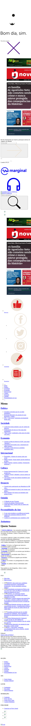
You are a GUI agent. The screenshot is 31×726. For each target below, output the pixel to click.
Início (5, 385)
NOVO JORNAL (7, 530)
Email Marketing (5, 723)
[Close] (14, 54)
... (4, 399)
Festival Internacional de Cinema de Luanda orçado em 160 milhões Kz (15, 618)
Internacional (7, 453)
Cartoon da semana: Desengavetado (14, 503)
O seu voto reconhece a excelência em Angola (16, 513)
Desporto (5, 483)
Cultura (4, 468)
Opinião (4, 498)
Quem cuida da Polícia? (7, 635)
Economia (5, 438)
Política (4, 408)
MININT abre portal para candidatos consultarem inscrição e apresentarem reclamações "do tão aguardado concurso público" (15, 585)
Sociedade (5, 423)
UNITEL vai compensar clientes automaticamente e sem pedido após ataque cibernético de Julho (15, 595)
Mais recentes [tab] (8, 580)
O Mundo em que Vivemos (11, 501)
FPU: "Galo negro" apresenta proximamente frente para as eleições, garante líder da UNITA (16, 629)
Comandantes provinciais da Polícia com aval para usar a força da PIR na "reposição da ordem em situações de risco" (16, 590)
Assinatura (5, 521)
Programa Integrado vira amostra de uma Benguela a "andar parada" (16, 625)
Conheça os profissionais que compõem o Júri (16, 517)
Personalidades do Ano (11, 510)
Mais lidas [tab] (7, 578)
